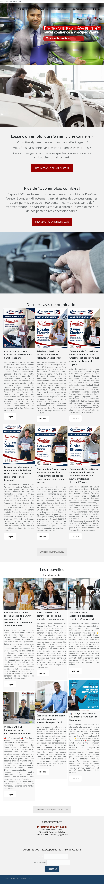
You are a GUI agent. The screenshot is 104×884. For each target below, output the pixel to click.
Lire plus (10, 416)
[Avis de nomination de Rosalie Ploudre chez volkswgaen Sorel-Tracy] (51, 328)
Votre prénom (40, 862)
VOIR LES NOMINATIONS (52, 551)
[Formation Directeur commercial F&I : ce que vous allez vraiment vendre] (51, 594)
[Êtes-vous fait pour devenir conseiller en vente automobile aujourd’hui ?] (51, 697)
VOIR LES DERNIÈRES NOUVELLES (52, 809)
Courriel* (40, 856)
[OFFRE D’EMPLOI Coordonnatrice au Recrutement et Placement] (19, 708)
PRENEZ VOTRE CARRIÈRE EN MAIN (52, 221)
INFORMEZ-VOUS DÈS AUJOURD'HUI (52, 168)
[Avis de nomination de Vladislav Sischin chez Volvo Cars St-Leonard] (19, 328)
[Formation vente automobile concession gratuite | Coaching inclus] (84, 594)
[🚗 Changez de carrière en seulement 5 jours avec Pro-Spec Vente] (84, 695)
